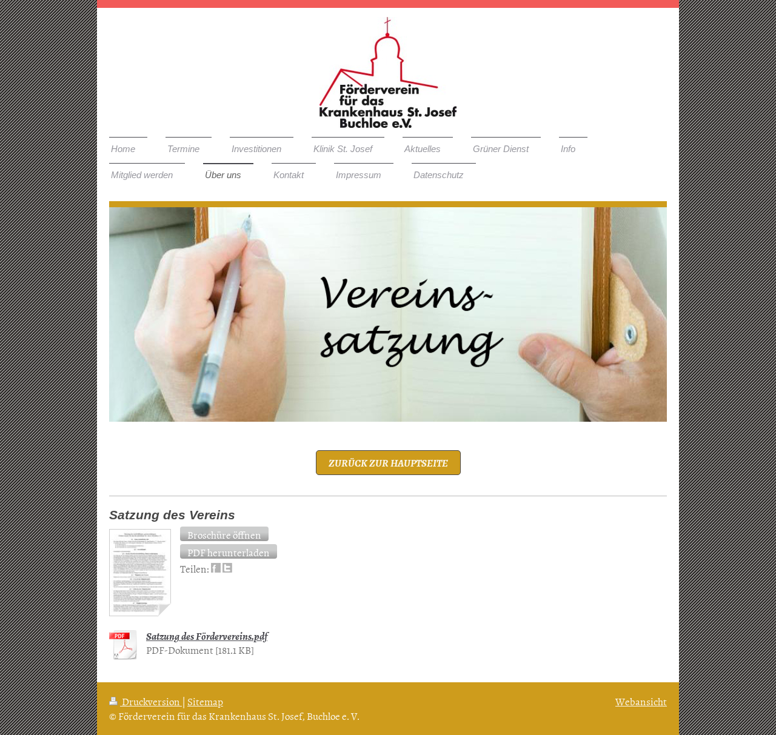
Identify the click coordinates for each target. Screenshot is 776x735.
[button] (224, 534)
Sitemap (205, 701)
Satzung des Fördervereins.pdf (206, 636)
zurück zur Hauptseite (388, 462)
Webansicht (641, 701)
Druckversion (151, 701)
